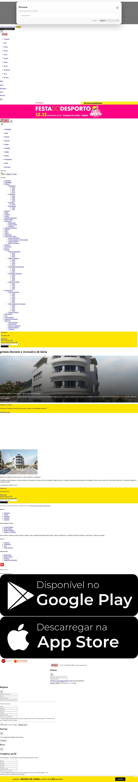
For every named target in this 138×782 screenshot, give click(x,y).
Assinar (10, 27)
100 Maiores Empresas (15, 273)
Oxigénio (11, 226)
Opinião (7, 229)
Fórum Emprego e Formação (16, 304)
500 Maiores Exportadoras (16, 267)
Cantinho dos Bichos (11, 228)
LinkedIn (6, 518)
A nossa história (13, 322)
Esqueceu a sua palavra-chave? (59, 681)
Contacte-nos (4, 27)
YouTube (6, 519)
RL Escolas (8, 246)
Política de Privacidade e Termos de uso (40, 505)
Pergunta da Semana (11, 218)
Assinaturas (7, 544)
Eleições (7, 184)
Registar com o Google (9, 725)
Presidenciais (12, 206)
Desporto (7, 214)
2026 (13, 207)
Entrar (18, 27)
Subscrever (5, 346)
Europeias (11, 202)
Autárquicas (11, 186)
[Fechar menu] (11, 121)
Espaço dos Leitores (10, 236)
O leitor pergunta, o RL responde (18, 240)
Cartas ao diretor (13, 241)
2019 (13, 201)
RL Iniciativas (9, 290)
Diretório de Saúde (13, 282)
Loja (14, 27)
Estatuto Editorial (13, 327)
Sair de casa (8, 221)
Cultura (7, 216)
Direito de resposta (13, 243)
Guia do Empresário (14, 251)
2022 (13, 199)
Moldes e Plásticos (13, 258)
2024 (13, 197)
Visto (6, 231)
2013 (13, 192)
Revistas (7, 250)
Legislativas (11, 194)
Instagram (7, 516)
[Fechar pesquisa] (117, 8)
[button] (69, 81)
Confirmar (3, 740)
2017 (13, 191)
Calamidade (8, 182)
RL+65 (7, 248)
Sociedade (8, 180)
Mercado (7, 211)
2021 (13, 189)
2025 (13, 187)
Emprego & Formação (11, 319)
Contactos (11, 329)
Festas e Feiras (12, 224)
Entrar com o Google (69, 683)
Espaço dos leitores (14, 238)
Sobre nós (7, 321)
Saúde (6, 213)
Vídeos (7, 233)
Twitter (6, 514)
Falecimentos (8, 314)
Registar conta (23, 725)
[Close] (51, 674)
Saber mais (4, 339)
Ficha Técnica (12, 324)
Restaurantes (12, 223)
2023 (13, 256)
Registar (9, 174)
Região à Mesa (9, 219)
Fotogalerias (8, 234)
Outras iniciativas (13, 312)
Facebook (7, 513)
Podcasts (7, 245)
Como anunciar (9, 317)
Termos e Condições (14, 326)
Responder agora (5, 412)
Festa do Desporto (13, 292)
